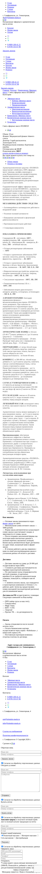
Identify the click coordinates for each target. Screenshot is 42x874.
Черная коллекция (19, 105)
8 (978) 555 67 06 (14, 47)
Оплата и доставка (14, 164)
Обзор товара (12, 162)
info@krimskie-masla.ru (11, 723)
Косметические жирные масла (19, 118)
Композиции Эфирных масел (19, 116)
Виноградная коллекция (21, 111)
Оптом (10, 32)
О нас (9, 3)
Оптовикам (11, 5)
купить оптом (8, 153)
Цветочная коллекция (20, 109)
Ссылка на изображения (12, 731)
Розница (10, 7)
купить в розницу (21, 153)
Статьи (10, 9)
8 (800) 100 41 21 (14, 45)
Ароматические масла (16, 107)
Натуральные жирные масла (23, 120)
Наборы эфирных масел (21, 101)
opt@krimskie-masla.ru (12, 18)
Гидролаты (11, 122)
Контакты (11, 11)
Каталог (10, 28)
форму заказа (8, 523)
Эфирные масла (13, 99)
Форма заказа (12, 30)
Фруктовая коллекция (20, 113)
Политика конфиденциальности (15, 735)
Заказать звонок (9, 51)
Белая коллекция (18, 103)
